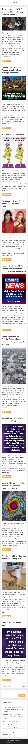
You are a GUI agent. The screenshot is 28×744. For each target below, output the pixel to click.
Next (23, 686)
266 (10, 686)
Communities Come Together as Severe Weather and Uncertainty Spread (13, 485)
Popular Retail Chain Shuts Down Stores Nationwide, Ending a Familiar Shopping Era (14, 268)
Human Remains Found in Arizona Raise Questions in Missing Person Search (12, 70)
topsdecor (14, 2)
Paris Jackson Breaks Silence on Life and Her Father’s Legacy (13, 203)
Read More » (7, 61)
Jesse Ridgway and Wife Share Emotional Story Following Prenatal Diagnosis (14, 12)
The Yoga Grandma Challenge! (14, 134)
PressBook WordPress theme (17, 742)
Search (5, 692)
